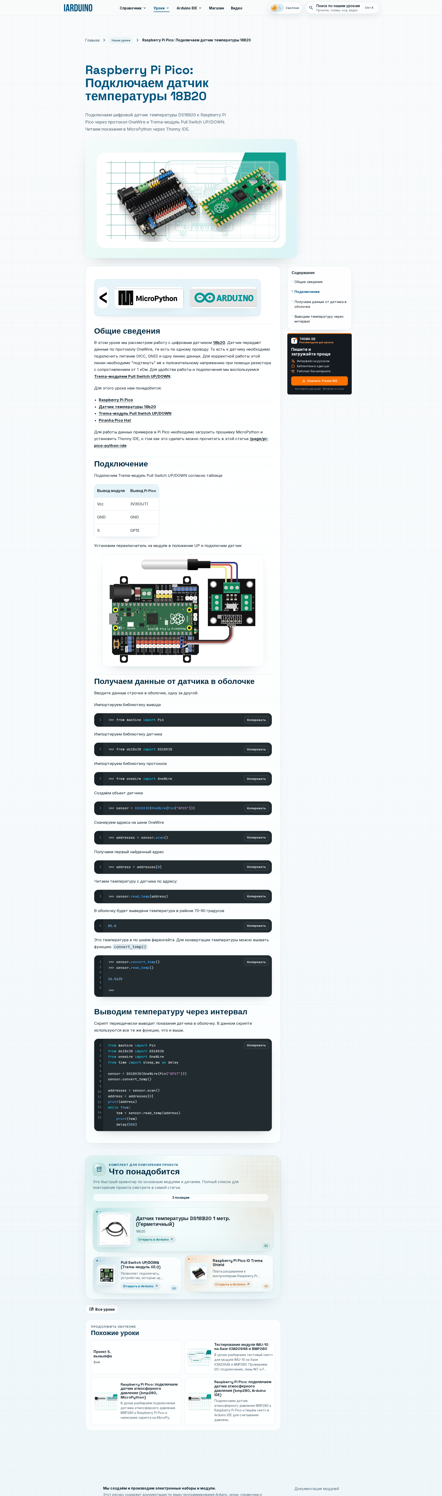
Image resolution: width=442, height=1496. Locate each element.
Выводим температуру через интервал (318, 319)
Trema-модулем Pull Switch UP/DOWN (132, 376)
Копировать (256, 720)
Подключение (307, 292)
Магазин (216, 8)
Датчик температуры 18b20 (127, 406)
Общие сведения (308, 282)
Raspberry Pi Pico (116, 400)
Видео (236, 8)
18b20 (219, 342)
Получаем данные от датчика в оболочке (320, 304)
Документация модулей (316, 1488)
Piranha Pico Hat (115, 420)
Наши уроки (121, 40)
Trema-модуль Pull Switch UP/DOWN (135, 413)
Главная (92, 40)
